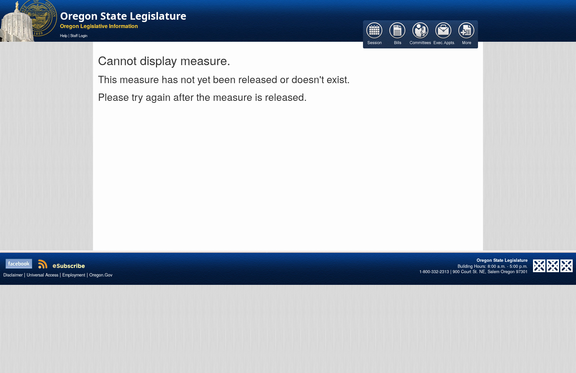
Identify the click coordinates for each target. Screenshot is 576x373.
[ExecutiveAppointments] (443, 33)
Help (63, 35)
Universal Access (42, 275)
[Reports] (466, 33)
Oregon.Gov (100, 275)
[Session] (374, 33)
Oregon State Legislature (123, 15)
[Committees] (420, 33)
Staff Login (78, 35)
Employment (73, 275)
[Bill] (397, 33)
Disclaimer (13, 275)
